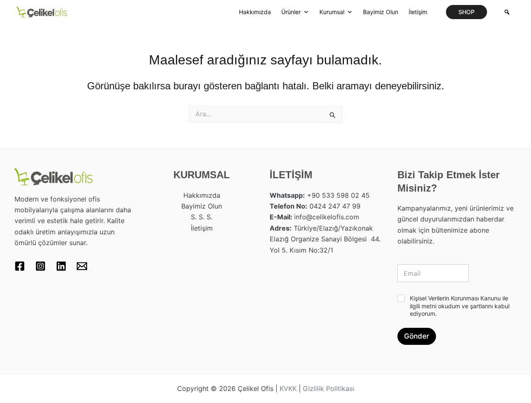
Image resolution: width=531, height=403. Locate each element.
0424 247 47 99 (334, 206)
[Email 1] (82, 266)
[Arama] (506, 12)
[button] (466, 12)
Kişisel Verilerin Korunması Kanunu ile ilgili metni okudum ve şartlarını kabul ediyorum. (459, 306)
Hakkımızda (255, 11)
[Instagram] (40, 266)
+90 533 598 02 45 (338, 195)
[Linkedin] (61, 266)
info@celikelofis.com (326, 217)
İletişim (418, 11)
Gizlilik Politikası (328, 388)
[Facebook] (20, 266)
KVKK (288, 388)
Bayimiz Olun (380, 11)
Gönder (416, 336)
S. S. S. (201, 217)
